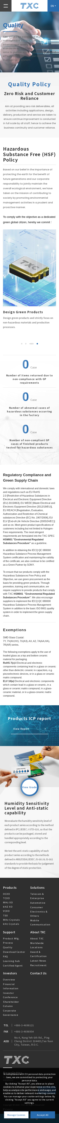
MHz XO (8, 902)
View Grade (29, 787)
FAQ (5, 956)
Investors (10, 973)
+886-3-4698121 (24, 1025)
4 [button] (35, 343)
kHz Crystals (11, 923)
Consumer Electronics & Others (39, 911)
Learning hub (11, 961)
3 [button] (30, 343)
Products (10, 887)
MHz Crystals (11, 919)
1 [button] (21, 343)
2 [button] (25, 343)
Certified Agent (13, 965)
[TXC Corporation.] (29, 6)
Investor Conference (10, 995)
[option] (29, 279)
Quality (8, 947)
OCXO (6, 893)
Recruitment (38, 965)
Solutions (37, 887)
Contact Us (38, 973)
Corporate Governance (10, 1012)
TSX (5, 915)
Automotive (37, 902)
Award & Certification (38, 954)
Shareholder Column (11, 1004)
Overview (9, 979)
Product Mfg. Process (11, 940)
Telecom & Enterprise (37, 896)
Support (9, 932)
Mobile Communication (40, 922)
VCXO (6, 910)
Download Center (14, 951)
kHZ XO (8, 906)
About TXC (38, 932)
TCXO (6, 898)
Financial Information (10, 986)
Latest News (38, 960)
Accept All (42, 1114)
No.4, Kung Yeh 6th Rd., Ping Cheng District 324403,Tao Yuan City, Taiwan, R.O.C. (33, 1041)
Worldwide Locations (37, 945)
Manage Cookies (16, 1114)
